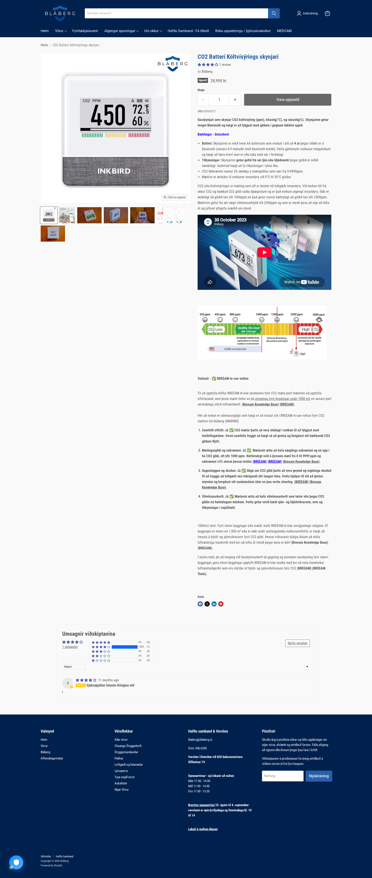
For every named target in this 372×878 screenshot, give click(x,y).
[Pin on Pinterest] (220, 603)
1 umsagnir (70, 647)
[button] (208, 65)
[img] (86, 680)
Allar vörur (121, 740)
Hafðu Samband (64, 856)
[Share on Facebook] (200, 603)
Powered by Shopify (51, 865)
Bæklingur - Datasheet (213, 134)
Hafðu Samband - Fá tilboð (188, 31)
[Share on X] (207, 603)
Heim (45, 31)
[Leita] (274, 13)
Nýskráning (319, 776)
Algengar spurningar (120, 31)
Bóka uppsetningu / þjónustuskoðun (243, 31)
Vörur (59, 31)
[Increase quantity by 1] (235, 100)
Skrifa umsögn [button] (297, 643)
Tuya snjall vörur (125, 777)
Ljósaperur (121, 771)
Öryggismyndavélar (126, 752)
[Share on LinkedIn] (214, 603)
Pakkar (119, 758)
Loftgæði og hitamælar (129, 765)
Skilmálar (46, 856)
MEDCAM (284, 31)
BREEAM (287, 404)
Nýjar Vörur (122, 790)
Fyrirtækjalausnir (85, 31)
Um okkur (152, 31)
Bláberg (207, 71)
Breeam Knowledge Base (260, 404)
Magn (201, 90)
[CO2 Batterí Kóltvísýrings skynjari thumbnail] (48, 215)
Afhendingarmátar (52, 758)
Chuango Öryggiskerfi (128, 746)
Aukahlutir (121, 783)
